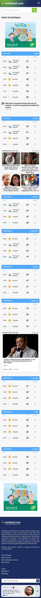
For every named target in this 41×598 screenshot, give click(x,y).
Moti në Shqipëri (6, 555)
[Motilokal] (12, 3)
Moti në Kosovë (6, 557)
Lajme (3, 569)
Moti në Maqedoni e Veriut (9, 560)
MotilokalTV (5, 571)
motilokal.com (27, 541)
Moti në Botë (5, 562)
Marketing (4, 573)
